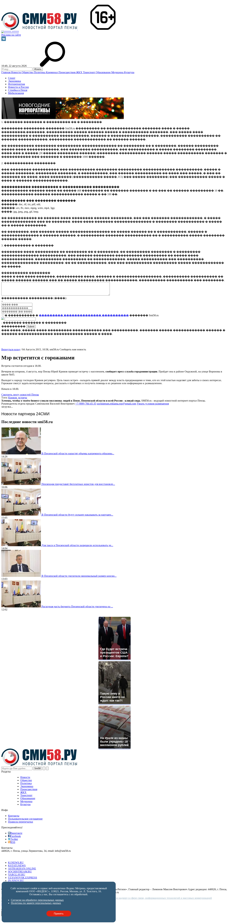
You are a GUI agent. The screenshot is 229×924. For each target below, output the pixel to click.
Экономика (14, 81)
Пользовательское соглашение (25, 818)
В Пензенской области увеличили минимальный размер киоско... (79, 575)
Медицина (117, 72)
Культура (129, 72)
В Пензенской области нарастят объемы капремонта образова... (78, 453)
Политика (40, 72)
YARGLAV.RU (16, 874)
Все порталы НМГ (11, 856)
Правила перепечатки (20, 821)
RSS (12, 842)
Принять (59, 913)
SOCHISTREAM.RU (20, 871)
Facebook (15, 836)
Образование (103, 72)
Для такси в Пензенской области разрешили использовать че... (77, 545)
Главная (6, 72)
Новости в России (18, 87)
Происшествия (67, 72)
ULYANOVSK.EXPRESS (22, 877)
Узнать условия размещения (153, 403)
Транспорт (89, 72)
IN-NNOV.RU (16, 880)
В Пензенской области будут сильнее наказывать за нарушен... (77, 514)
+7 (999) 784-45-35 (85, 403)
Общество (28, 72)
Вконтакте (16, 833)
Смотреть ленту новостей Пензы (20, 394)
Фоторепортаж (16, 84)
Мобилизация (16, 93)
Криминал (52, 72)
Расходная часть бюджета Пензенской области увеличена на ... (77, 606)
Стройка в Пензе (17, 90)
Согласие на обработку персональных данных (37, 900)
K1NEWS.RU (16, 862)
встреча (22, 397)
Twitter (14, 839)
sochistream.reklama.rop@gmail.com (116, 403)
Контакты (13, 815)
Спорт (11, 78)
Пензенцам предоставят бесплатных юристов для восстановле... (78, 484)
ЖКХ (79, 72)
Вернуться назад (10, 349)
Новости (16, 72)
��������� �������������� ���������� (84, 315)
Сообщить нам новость (73, 349)
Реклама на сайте (11, 34)
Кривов (12, 397)
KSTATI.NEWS (17, 865)
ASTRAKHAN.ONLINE (22, 868)
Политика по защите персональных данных (36, 903)
